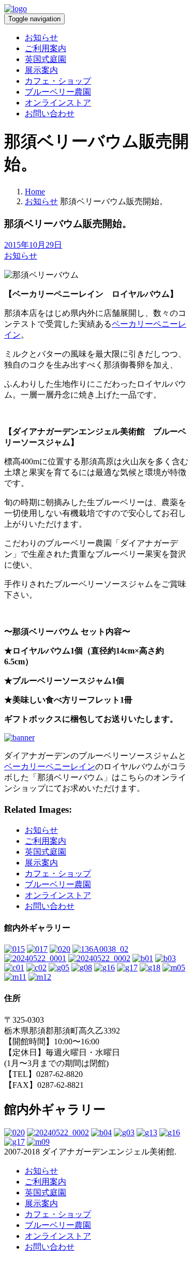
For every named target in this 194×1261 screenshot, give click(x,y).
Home (35, 191)
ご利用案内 (45, 48)
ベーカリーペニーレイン (49, 766)
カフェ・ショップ (58, 81)
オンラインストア (58, 102)
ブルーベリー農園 (58, 91)
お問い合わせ (49, 113)
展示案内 (41, 70)
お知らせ (41, 37)
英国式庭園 (45, 59)
